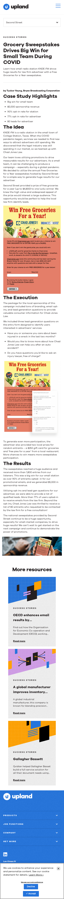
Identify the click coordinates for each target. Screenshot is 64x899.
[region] (32, 881)
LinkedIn (5, 854)
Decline (31, 886)
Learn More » (36, 874)
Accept (32, 893)
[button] (58, 6)
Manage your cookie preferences (32, 882)
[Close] (58, 868)
